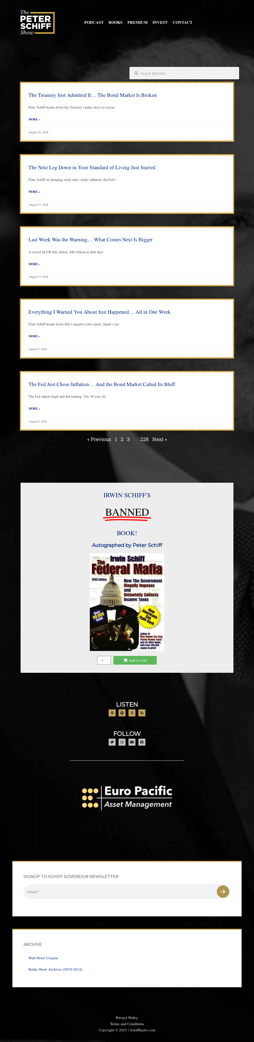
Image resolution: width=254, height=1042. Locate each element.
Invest (160, 22)
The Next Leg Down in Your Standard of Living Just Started (92, 167)
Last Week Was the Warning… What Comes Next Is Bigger (91, 239)
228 (144, 439)
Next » (159, 439)
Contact (182, 22)
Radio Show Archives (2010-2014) (55, 969)
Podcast (94, 22)
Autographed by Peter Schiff (127, 545)
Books (116, 22)
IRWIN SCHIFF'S (127, 495)
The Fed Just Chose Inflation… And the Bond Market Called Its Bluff (102, 384)
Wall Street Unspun (43, 957)
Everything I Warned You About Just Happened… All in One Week (100, 311)
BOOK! (127, 533)
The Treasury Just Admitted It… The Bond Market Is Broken (93, 94)
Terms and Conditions (127, 1023)
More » (34, 119)
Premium (137, 22)
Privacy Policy (127, 1017)
